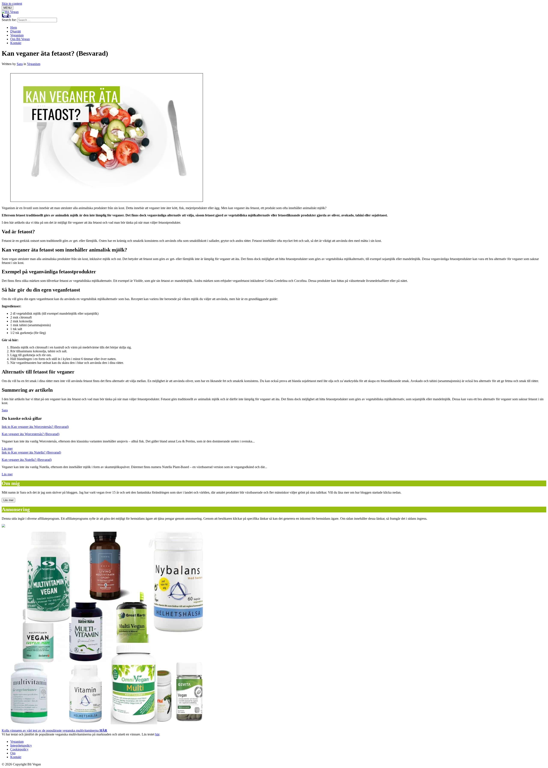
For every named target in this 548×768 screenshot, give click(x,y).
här (157, 734)
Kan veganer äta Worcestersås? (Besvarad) (30, 434)
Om (12, 753)
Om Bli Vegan (20, 39)
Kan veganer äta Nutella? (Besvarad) (27, 459)
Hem (13, 27)
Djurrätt (15, 31)
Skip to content (12, 3)
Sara (20, 64)
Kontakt (15, 43)
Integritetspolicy (21, 745)
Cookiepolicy (19, 749)
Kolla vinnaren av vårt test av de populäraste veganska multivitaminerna (54, 730)
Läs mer (7, 448)
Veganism (17, 35)
